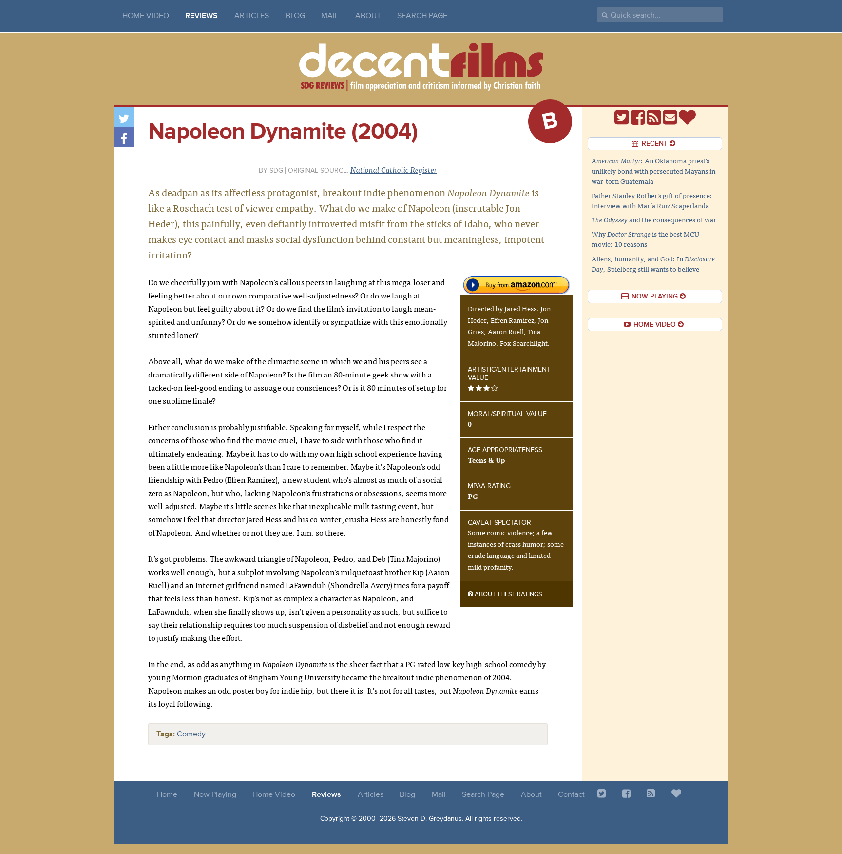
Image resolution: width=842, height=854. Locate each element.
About (368, 15)
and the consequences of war (654, 219)
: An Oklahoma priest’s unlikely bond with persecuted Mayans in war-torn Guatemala (653, 170)
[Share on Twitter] (124, 117)
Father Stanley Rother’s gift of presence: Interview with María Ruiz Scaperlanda (652, 200)
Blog (295, 15)
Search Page (422, 15)
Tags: (165, 734)
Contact (571, 794)
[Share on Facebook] (124, 137)
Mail (330, 15)
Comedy (191, 734)
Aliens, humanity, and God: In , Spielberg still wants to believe (653, 263)
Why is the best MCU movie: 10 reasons (645, 238)
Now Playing (215, 794)
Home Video (145, 15)
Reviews (201, 15)
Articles (251, 15)
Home (167, 794)
